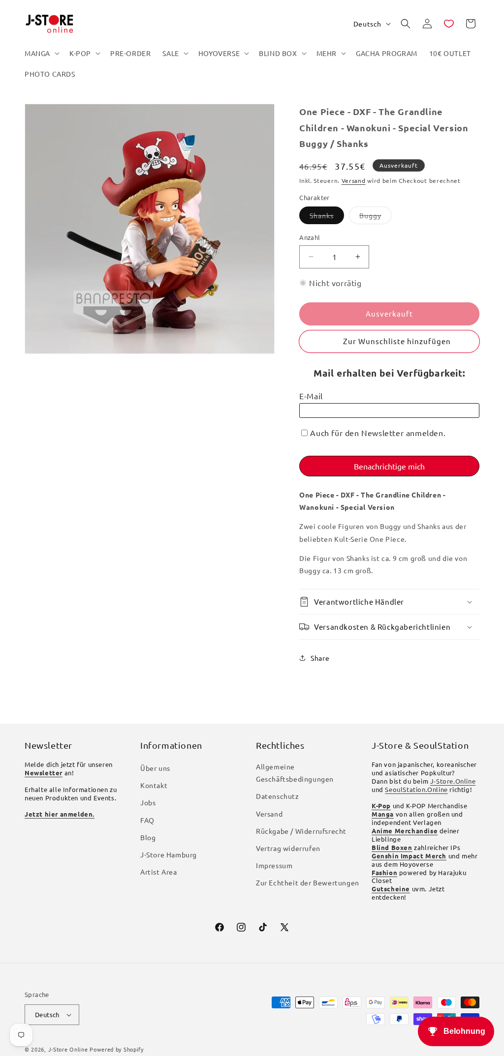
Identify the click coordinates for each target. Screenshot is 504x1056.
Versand (354, 180)
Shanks (327, 217)
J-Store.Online (452, 781)
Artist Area (158, 871)
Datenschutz (277, 796)
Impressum (274, 865)
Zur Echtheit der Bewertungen (307, 882)
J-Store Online (68, 1049)
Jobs (148, 802)
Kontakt (153, 785)
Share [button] (320, 657)
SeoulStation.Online (416, 789)
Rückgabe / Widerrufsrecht (301, 830)
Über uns (155, 767)
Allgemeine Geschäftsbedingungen (295, 772)
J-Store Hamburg (168, 854)
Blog (148, 837)
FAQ (147, 820)
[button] (41, 53)
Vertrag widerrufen (288, 848)
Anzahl (309, 237)
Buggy (375, 217)
